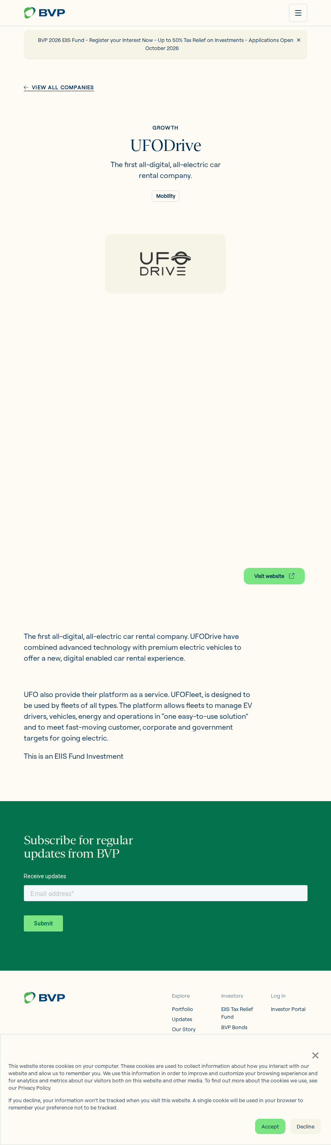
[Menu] (298, 13)
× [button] (315, 1054)
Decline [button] (305, 1126)
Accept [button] (270, 1126)
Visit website (269, 576)
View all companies (63, 87)
